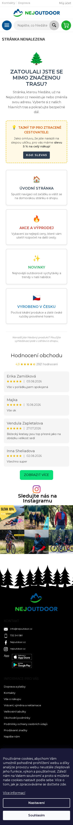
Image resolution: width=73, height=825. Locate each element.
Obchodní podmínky (17, 717)
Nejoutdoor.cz (18, 642)
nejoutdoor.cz (18, 648)
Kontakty (8, 3)
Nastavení (36, 803)
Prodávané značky (15, 730)
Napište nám (12, 736)
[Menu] (7, 25)
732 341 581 (16, 635)
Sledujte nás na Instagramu (37, 498)
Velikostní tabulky (15, 711)
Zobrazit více (36, 475)
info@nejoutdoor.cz (21, 628)
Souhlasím (36, 815)
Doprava (24, 3)
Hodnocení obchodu (36, 355)
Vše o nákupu (12, 699)
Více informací (14, 793)
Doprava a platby (15, 686)
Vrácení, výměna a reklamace (22, 705)
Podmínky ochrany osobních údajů (25, 724)
